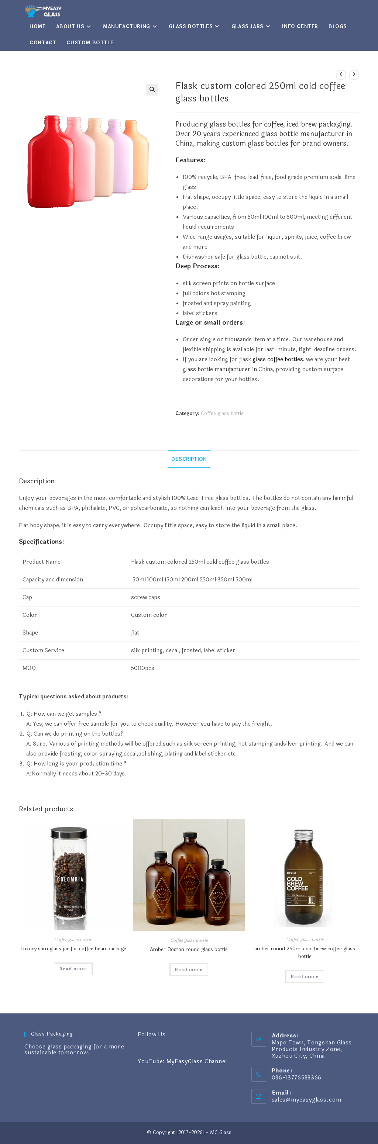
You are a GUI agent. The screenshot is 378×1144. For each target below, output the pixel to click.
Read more (73, 968)
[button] (152, 90)
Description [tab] (189, 459)
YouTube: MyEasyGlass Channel (182, 1061)
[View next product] (354, 75)
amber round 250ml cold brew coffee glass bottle (304, 952)
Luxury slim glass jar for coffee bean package (73, 949)
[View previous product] (341, 75)
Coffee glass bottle (222, 413)
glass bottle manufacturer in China (228, 369)
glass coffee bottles (277, 359)
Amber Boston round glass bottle (189, 949)
